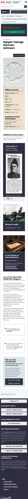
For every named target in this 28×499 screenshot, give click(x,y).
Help (3, 479)
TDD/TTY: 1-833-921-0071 (14, 414)
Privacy (6, 489)
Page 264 (7, 263)
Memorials (19, 16)
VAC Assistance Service (8, 432)
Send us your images (14, 380)
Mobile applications (10, 484)
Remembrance (10, 16)
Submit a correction (14, 383)
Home (2, 16)
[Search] (25, 6)
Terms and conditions (11, 487)
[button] (4, 199)
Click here (16, 347)
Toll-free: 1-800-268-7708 (14, 446)
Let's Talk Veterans (14, 423)
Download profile (19, 55)
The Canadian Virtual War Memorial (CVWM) (14, 19)
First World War (9, 227)
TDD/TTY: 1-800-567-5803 (14, 451)
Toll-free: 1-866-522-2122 (14, 410)
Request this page (10, 266)
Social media (8, 481)
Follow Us (16, 401)
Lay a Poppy (14, 32)
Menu (4, 12)
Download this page (11, 268)
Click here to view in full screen (13, 195)
